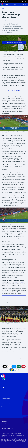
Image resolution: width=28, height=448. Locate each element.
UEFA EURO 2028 (2, 4)
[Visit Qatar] (16, 369)
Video (2, 382)
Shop (2, 406)
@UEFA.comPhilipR (19, 282)
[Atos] (14, 366)
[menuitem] (8, 5)
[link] (6, 5)
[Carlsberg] (19, 366)
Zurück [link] (4, 8)
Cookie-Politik (4, 426)
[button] (24, 5)
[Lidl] (11, 369)
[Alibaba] (9, 366)
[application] (14, 123)
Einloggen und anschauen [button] (15, 42)
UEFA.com (3, 401)
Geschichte (3, 387)
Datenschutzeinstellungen (7, 428)
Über (16, 382)
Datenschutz (4, 421)
